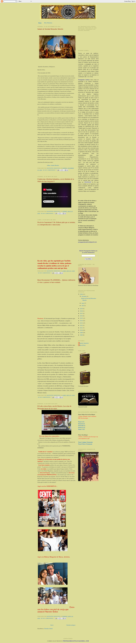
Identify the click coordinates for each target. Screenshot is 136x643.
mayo (83, 303)
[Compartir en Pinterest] (67, 170)
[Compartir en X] (64, 170)
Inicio (52, 625)
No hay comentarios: (49, 170)
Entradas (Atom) (48, 628)
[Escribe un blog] (62, 170)
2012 (81, 325)
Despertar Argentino (84, 343)
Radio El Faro (82, 345)
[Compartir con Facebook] (65, 170)
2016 (81, 316)
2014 (81, 320)
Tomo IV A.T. (81, 427)
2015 (81, 318)
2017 (81, 313)
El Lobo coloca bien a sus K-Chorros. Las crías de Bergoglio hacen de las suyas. (54, 407)
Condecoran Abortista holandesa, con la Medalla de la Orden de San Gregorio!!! (55, 180)
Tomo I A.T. (81, 422)
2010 (81, 330)
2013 (81, 323)
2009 (81, 332)
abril (83, 305)
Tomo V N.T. (81, 429)
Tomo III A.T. (81, 425)
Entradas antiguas (71, 625)
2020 (81, 294)
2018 (81, 311)
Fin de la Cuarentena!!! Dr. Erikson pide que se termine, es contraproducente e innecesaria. (56, 223)
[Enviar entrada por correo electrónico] (57, 170)
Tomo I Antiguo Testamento (85, 442)
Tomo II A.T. (81, 424)
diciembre (84, 296)
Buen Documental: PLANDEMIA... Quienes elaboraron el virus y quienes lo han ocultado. (56, 281)
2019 (81, 308)
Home (40, 23)
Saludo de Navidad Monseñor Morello (50, 29)
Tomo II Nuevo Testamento (85, 444)
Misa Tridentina (48, 23)
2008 (81, 335)
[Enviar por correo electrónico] (60, 170)
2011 (81, 328)
